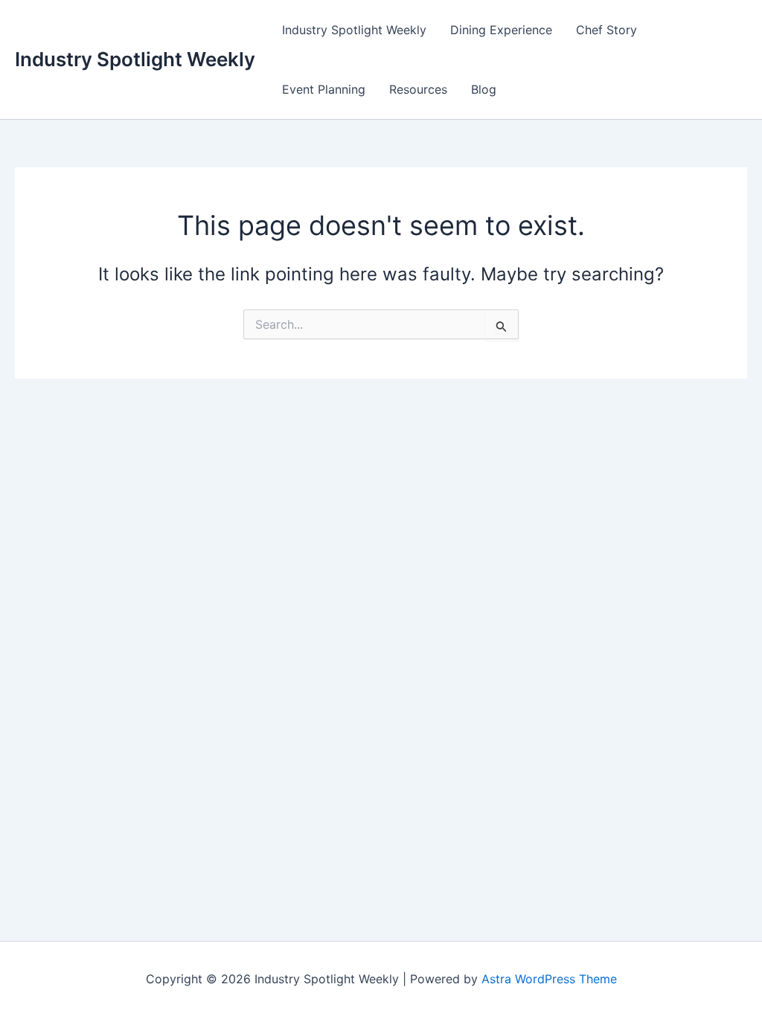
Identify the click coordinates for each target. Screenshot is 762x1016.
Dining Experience (501, 29)
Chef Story (606, 29)
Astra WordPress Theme (549, 978)
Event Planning (323, 89)
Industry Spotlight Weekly (135, 59)
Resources (418, 89)
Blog (483, 89)
